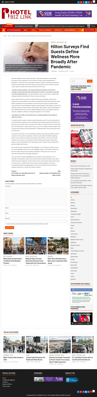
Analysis (73, 202)
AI (71, 197)
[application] (81, 319)
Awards (73, 205)
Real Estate (74, 265)
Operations (74, 253)
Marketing (73, 242)
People (73, 259)
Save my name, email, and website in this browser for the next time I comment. (27, 224)
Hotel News (14, 265)
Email (7, 213)
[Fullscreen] (90, 323)
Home (4, 378)
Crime (72, 217)
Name (7, 208)
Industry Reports (70, 30)
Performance (74, 262)
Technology (74, 271)
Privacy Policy (6, 386)
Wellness (73, 279)
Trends (72, 276)
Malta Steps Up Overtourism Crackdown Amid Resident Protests (12, 261)
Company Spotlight (76, 214)
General (73, 231)
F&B (72, 228)
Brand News (53, 42)
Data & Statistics (60, 42)
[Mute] (88, 323)
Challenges (74, 211)
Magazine (73, 236)
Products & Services (45, 30)
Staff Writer (54, 71)
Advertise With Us (7, 384)
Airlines (27, 256)
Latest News (74, 234)
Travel (72, 273)
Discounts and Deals (76, 222)
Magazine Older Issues (77, 239)
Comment (8, 186)
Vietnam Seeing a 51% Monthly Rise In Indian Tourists (50, 173)
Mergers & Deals (75, 245)
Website (7, 218)
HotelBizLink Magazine (14, 30)
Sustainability (9, 256)
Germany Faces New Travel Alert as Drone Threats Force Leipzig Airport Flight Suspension (52, 26)
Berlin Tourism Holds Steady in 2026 (80, 166)
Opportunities (74, 256)
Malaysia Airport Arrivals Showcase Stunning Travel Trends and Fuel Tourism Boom (36, 261)
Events (34, 30)
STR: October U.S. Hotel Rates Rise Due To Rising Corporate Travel (23, 173)
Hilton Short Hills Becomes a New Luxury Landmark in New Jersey (57, 261)
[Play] (72, 323)
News (25, 30)
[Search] (80, 30)
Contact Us (57, 30)
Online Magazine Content (77, 251)
